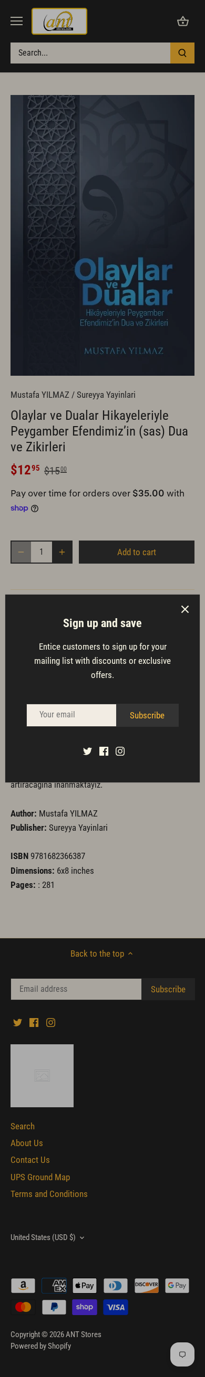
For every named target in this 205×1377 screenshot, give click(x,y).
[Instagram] (120, 751)
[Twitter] (87, 751)
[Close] (185, 609)
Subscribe (147, 715)
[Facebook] (103, 751)
